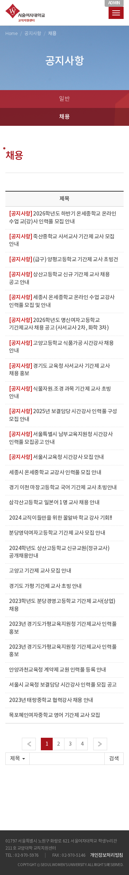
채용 (64, 117)
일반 (64, 99)
